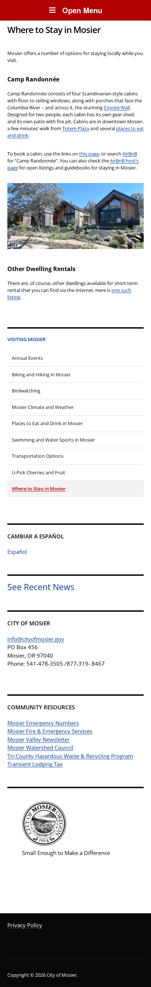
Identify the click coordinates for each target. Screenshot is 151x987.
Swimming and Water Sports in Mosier (53, 439)
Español (17, 551)
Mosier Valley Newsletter (38, 739)
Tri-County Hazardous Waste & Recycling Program (70, 756)
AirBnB (129, 153)
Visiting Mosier (26, 339)
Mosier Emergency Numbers (43, 723)
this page (89, 153)
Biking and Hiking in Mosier (41, 374)
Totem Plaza (75, 128)
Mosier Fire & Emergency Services (49, 731)
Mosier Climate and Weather (43, 407)
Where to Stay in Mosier (39, 488)
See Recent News (40, 587)
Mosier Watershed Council (40, 747)
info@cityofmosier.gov (35, 639)
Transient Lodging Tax (35, 764)
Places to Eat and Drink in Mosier (47, 423)
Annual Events (27, 358)
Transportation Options (37, 456)
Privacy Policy (24, 925)
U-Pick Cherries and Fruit (38, 472)
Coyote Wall (117, 107)
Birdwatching (26, 390)
